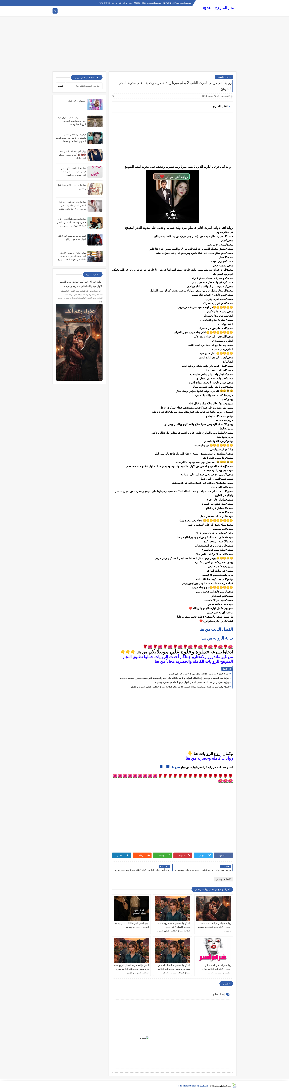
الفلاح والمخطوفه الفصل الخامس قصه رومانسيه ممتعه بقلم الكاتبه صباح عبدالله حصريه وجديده (174, 969)
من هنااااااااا (170, 767)
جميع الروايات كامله (77, 100)
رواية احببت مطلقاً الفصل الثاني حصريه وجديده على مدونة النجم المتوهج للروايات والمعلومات (71, 222)
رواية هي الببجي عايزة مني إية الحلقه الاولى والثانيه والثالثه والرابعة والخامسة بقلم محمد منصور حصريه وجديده (174, 677)
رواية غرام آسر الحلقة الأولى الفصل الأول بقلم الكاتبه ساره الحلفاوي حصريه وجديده (216, 969)
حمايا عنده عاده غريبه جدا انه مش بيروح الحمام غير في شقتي (199, 673)
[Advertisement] (144, 45)
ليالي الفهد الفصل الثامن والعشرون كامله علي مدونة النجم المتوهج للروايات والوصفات (71, 138)
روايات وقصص (223, 76)
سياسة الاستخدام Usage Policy (147, 3)
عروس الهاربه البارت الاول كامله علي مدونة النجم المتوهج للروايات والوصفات (71, 121)
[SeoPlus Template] (234, 1085)
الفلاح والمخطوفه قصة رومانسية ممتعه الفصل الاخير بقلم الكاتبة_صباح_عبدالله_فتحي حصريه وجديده (180, 686)
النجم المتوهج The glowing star (210, 7)
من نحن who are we (108, 3)
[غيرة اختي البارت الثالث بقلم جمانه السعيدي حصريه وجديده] (131, 908)
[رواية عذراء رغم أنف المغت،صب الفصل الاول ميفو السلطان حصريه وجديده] (213, 908)
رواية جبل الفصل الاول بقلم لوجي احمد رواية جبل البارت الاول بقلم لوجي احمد (73, 171)
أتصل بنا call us (125, 3)
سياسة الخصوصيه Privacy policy (177, 3)
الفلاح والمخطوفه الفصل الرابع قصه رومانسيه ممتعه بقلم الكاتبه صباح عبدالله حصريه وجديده (131, 969)
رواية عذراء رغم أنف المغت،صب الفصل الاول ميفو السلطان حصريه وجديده (192, 682)
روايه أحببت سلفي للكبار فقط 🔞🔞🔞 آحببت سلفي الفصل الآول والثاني (72, 155)
